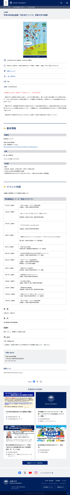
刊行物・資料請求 (49, 480)
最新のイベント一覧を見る (35, 463)
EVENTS (9, 7)
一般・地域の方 (11, 76)
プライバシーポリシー (53, 483)
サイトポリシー (63, 483)
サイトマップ (44, 483)
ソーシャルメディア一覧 (46, 473)
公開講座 (6, 12)
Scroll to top (68, 493)
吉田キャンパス (11, 71)
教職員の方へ (60, 487)
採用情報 (58, 480)
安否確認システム (48, 487)
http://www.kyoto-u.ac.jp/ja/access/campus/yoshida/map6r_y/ (21, 147)
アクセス (64, 480)
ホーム (5, 7)
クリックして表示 (35, 56)
